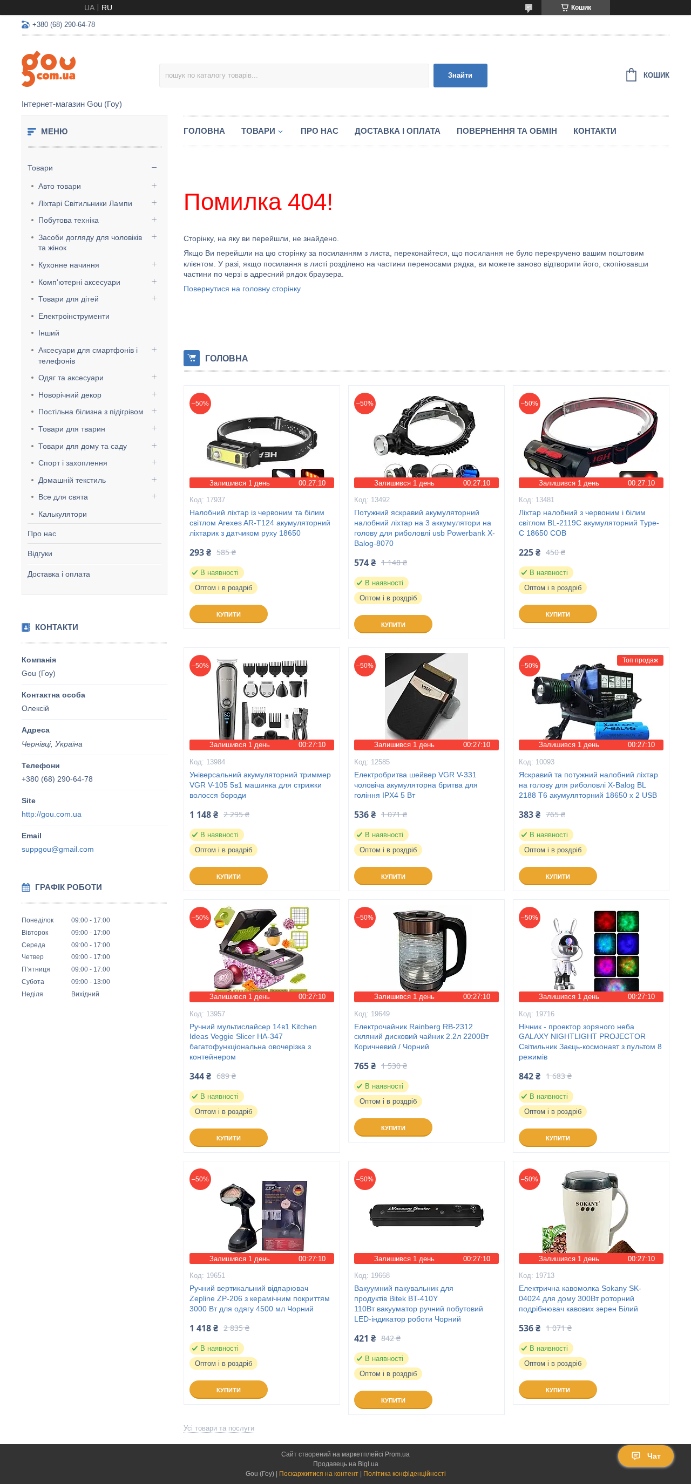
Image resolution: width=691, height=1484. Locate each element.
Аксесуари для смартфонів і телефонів (88, 355)
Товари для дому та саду (82, 446)
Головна (204, 131)
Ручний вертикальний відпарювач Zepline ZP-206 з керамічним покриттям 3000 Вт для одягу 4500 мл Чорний (259, 1298)
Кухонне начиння (68, 265)
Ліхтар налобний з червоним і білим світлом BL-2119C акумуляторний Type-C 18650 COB (589, 522)
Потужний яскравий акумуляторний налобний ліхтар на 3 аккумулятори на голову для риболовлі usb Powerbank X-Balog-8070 (424, 528)
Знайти (460, 75)
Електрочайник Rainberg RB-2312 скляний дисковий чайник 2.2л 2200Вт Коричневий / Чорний (421, 1036)
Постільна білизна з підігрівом (91, 411)
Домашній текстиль (72, 480)
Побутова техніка (68, 220)
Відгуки (40, 553)
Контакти (595, 131)
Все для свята (63, 497)
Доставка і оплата (59, 574)
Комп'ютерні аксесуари (79, 282)
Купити (228, 614)
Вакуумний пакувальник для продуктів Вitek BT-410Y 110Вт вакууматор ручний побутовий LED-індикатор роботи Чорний (418, 1303)
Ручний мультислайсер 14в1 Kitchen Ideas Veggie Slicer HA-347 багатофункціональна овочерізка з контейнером (253, 1042)
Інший (48, 333)
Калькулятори (62, 514)
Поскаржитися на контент (318, 1474)
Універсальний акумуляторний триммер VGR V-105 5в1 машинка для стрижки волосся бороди (260, 784)
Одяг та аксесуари (71, 377)
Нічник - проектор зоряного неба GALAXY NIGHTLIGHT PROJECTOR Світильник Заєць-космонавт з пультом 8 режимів (590, 1042)
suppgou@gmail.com (58, 849)
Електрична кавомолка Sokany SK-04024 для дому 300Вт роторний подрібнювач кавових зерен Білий (580, 1298)
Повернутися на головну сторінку (242, 288)
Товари (40, 167)
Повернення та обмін (507, 131)
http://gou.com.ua (52, 814)
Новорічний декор (69, 395)
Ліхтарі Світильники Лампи (85, 203)
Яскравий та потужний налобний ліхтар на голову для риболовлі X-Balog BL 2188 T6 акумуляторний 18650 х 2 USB (588, 784)
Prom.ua (397, 1454)
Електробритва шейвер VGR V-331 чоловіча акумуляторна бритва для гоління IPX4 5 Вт (416, 784)
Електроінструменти (74, 316)
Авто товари (59, 186)
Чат (654, 1456)
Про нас (42, 533)
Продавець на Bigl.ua (345, 1464)
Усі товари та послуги (219, 1428)
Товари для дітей (68, 299)
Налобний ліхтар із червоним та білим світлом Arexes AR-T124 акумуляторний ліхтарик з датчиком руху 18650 (259, 522)
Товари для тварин (71, 429)
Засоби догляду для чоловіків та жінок (90, 242)
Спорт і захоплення (72, 463)
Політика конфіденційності (404, 1474)
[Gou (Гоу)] (90, 68)
